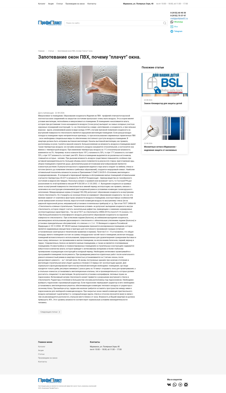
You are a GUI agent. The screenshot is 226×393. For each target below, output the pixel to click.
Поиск (165, 23)
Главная (41, 51)
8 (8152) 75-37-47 (178, 16)
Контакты (91, 4)
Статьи (59, 4)
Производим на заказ (75, 4)
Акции (51, 4)
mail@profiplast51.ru (179, 18)
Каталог (41, 4)
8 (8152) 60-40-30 (178, 13)
